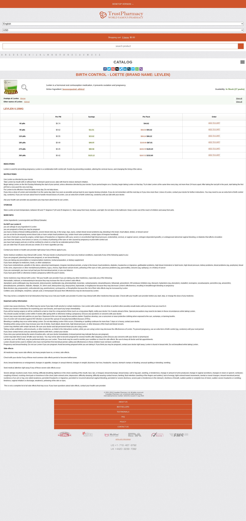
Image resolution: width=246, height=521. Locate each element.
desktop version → (123, 4)
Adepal (27, 102)
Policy (123, 422)
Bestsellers (123, 407)
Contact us (123, 427)
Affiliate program (123, 439)
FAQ (123, 417)
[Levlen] (24, 87)
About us (123, 402)
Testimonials (123, 412)
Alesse (22, 98)
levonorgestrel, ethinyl (73, 89)
